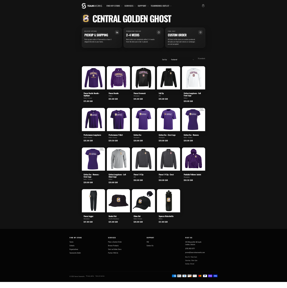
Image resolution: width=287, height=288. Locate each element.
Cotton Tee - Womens (191, 135)
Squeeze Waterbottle (166, 216)
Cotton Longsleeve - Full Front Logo (192, 94)
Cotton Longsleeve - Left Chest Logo (117, 175)
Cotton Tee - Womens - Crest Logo (92, 175)
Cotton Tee (137, 135)
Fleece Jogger (88, 216)
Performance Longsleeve (92, 135)
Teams (71, 242)
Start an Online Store (115, 249)
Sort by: (164, 59)
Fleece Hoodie (114, 93)
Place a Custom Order (115, 242)
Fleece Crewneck (140, 93)
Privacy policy (90, 276)
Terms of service (100, 276)
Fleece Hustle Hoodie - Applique (92, 94)
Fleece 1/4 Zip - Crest (166, 174)
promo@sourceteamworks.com (195, 252)
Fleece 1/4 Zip (138, 174)
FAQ (148, 242)
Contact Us (150, 245)
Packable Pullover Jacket (192, 174)
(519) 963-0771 (190, 248)
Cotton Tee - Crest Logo (167, 135)
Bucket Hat (113, 216)
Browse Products (113, 245)
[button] (114, 5)
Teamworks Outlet (75, 253)
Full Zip (161, 93)
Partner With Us (113, 253)
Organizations (74, 249)
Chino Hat (137, 216)
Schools (72, 245)
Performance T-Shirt (116, 135)
